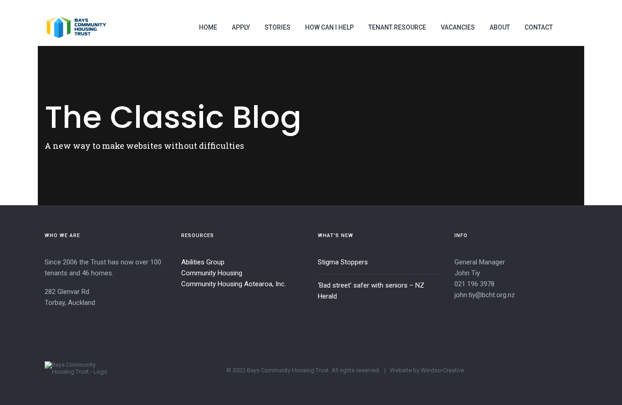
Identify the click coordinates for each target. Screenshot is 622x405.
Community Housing (211, 273)
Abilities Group (202, 262)
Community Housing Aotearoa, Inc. (233, 284)
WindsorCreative (442, 370)
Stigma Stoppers (343, 262)
